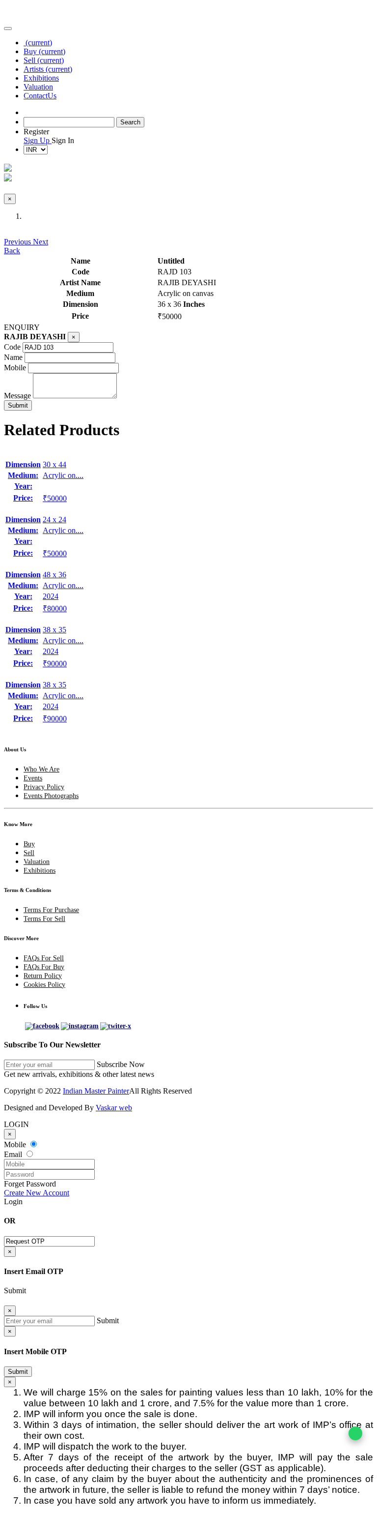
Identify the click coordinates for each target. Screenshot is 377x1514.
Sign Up (38, 140)
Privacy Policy (44, 787)
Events (33, 778)
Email (14, 1154)
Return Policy (43, 976)
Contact (40, 95)
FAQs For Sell (44, 958)
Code (12, 347)
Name (13, 357)
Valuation (38, 87)
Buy (44, 51)
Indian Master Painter (96, 1091)
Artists (48, 69)
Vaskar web (114, 1107)
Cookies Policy (44, 984)
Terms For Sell (44, 918)
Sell (44, 60)
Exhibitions (41, 78)
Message (17, 395)
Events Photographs (51, 796)
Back (12, 250)
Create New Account (36, 1192)
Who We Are (41, 769)
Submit (18, 1371)
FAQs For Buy (44, 967)
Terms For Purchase (51, 910)
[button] (18, 241)
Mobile (15, 367)
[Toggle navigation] (8, 28)
